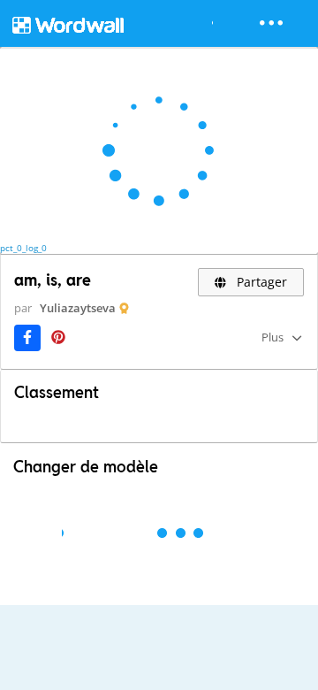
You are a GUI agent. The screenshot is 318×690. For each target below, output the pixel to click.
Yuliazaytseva (78, 308)
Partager (260, 281)
